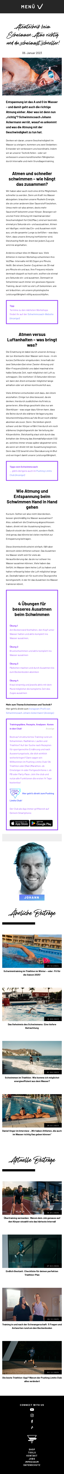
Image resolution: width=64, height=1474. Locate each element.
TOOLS (32, 1452)
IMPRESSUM (32, 1462)
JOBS (32, 1459)
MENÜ (29, 6)
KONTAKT (32, 1455)
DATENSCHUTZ (32, 1465)
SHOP (32, 1449)
